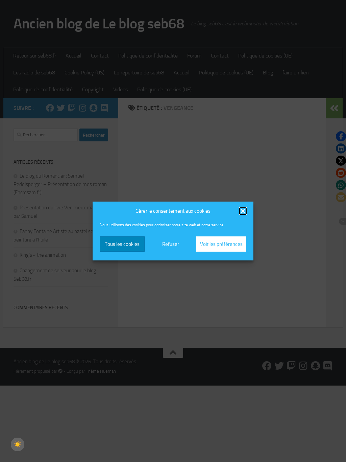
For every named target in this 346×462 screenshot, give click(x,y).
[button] (243, 211)
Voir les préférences (221, 244)
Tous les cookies (122, 244)
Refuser (170, 244)
